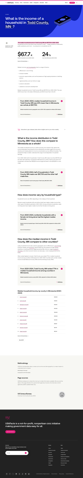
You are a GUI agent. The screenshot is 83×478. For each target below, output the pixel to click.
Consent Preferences (69, 473)
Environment (50, 456)
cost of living (57, 245)
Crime (21, 2)
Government (26, 2)
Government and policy (65, 460)
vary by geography (31, 67)
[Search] (77, 3)
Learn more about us (10, 431)
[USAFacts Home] (9, 2)
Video (62, 448)
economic (31, 247)
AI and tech (63, 465)
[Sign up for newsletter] (26, 453)
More (46, 2)
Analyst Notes (63, 454)
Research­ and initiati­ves (65, 456)
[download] (62, 101)
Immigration (36, 2)
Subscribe (72, 2)
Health (31, 2)
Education (42, 2)
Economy (17, 2)
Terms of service (54, 473)
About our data (63, 458)
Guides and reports (64, 450)
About (66, 2)
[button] (27, 24)
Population (50, 465)
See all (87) (21, 340)
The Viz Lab (63, 452)
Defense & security (51, 450)
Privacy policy (61, 473)
